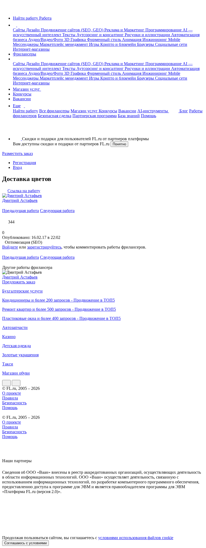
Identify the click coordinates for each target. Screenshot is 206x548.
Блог (183, 111)
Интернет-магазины (31, 49)
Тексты (69, 34)
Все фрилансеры (54, 111)
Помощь (148, 115)
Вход (17, 167)
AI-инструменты (153, 111)
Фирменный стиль (104, 39)
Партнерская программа (94, 115)
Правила (10, 398)
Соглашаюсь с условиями (25, 543)
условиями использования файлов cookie (135, 537)
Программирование (164, 30)
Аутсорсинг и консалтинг (100, 34)
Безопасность (14, 403)
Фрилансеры (24, 54)
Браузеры (146, 44)
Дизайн (33, 30)
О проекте (11, 393)
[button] (18, 25)
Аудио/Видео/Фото (46, 39)
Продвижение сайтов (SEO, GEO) (72, 30)
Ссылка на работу (24, 190)
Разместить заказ (17, 153)
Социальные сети (171, 44)
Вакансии (22, 99)
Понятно (119, 144)
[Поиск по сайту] (17, 129)
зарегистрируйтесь (44, 247)
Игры (94, 44)
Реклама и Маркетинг (124, 30)
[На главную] (7, 9)
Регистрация (24, 162)
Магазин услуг (27, 89)
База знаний (129, 115)
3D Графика (75, 39)
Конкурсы (22, 94)
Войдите (10, 247)
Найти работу (25, 111)
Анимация (132, 39)
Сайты (19, 30)
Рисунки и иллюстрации (148, 34)
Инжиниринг (155, 39)
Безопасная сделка (54, 115)
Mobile (174, 39)
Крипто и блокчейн (118, 44)
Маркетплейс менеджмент (64, 44)
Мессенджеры (26, 44)
